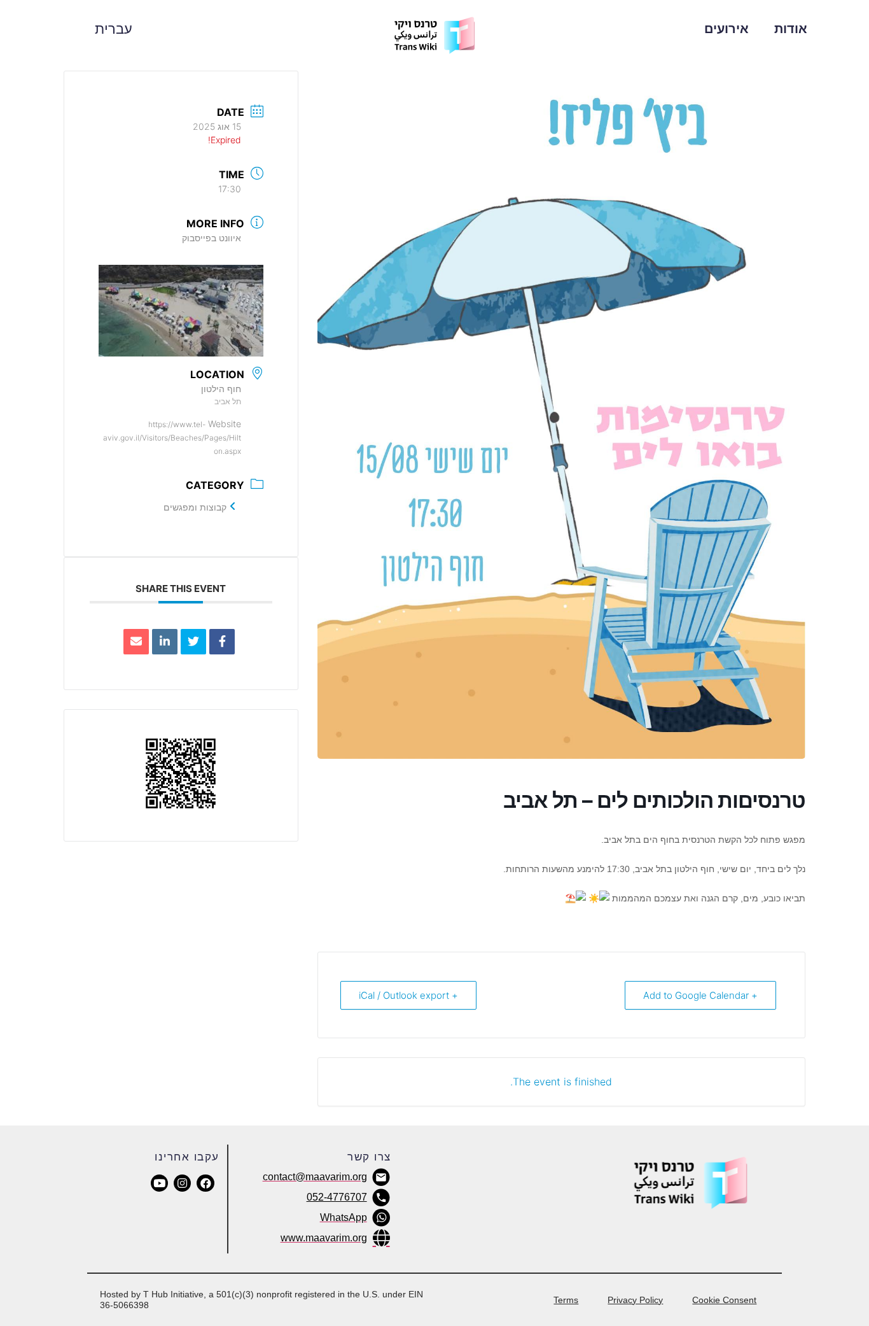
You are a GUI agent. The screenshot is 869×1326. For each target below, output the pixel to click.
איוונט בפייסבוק (211, 237)
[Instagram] (182, 1183)
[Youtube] (159, 1183)
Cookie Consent (724, 1300)
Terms (565, 1300)
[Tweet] (193, 641)
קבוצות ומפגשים (194, 507)
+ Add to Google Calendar (700, 995)
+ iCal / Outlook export (408, 995)
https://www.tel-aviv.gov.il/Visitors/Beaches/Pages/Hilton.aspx (172, 438)
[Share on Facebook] (222, 641)
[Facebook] (205, 1183)
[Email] (136, 641)
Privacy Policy (635, 1300)
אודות (790, 29)
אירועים (726, 29)
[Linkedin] (164, 641)
